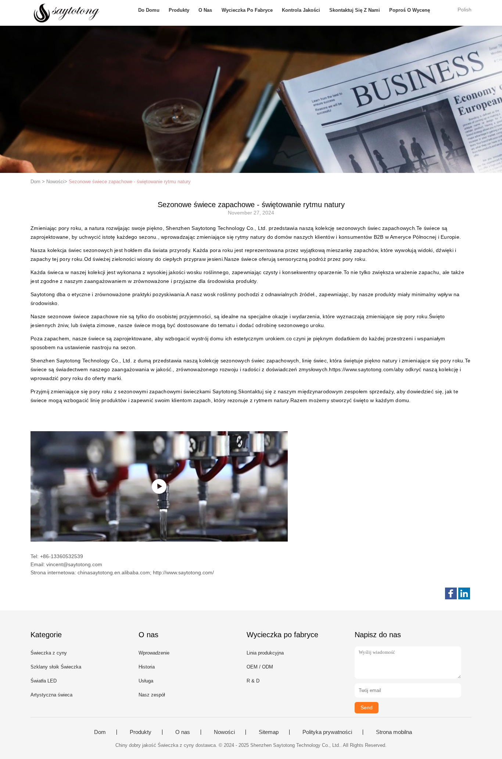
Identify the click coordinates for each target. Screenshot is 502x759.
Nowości (224, 732)
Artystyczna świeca (51, 695)
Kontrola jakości (301, 10)
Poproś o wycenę (409, 10)
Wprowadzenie (154, 653)
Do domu (148, 10)
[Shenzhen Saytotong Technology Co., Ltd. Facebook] (451, 593)
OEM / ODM (260, 667)
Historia (147, 667)
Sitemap (269, 732)
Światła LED (44, 681)
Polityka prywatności (327, 732)
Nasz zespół (152, 695)
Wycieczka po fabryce (247, 10)
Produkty (179, 10)
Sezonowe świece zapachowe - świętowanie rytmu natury (130, 181)
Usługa (146, 681)
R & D (253, 681)
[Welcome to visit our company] (159, 486)
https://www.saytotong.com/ (362, 369)
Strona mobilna (394, 732)
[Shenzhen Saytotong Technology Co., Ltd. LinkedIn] (464, 593)
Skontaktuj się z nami (354, 10)
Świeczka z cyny (49, 653)
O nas (205, 10)
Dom (100, 732)
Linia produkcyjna (265, 653)
